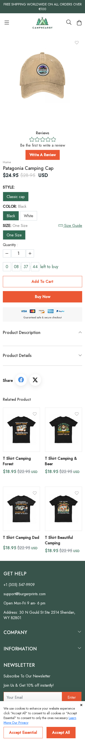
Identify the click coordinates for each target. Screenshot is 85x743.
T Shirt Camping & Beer (61, 461)
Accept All (61, 732)
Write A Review (43, 155)
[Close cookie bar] (81, 705)
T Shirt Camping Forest (17, 461)
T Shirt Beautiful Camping (59, 540)
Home (7, 162)
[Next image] (70, 75)
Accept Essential (23, 732)
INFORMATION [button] (20, 648)
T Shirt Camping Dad (21, 537)
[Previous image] (15, 75)
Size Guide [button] (73, 225)
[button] (7, 24)
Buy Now (42, 296)
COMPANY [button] (15, 632)
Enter (72, 697)
